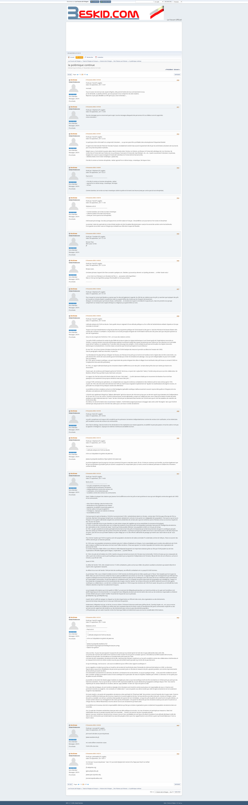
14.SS (109, 402)
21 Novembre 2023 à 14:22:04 (93, 725)
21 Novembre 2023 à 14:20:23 (93, 233)
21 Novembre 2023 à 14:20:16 (93, 197)
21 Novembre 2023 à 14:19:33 (93, 106)
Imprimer (177, 74)
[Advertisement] (124, 36)
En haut (70, 784)
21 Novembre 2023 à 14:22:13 (93, 753)
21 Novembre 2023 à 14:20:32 (93, 260)
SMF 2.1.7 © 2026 (70, 803)
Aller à (151, 792)
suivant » (177, 69)
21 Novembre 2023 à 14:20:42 (93, 289)
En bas (69, 74)
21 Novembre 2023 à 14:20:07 (93, 167)
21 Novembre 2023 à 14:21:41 (93, 617)
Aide (165, 803)
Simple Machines (79, 803)
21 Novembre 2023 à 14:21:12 (93, 438)
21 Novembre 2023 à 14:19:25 (93, 80)
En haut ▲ (179, 803)
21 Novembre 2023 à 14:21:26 (93, 473)
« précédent (169, 69)
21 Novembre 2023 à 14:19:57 (93, 133)
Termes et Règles (171, 803)
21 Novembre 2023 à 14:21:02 (93, 411)
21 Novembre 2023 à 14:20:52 (93, 315)
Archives (74, 80)
